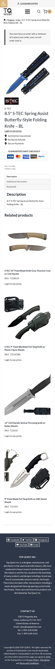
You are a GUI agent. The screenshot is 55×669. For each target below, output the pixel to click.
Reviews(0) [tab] (11, 187)
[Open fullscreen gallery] (48, 92)
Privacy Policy (33, 660)
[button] (3, 3)
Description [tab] (12, 176)
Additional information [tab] (17, 181)
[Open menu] (28, 11)
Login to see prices (13, 131)
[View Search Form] (39, 11)
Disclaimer (45, 660)
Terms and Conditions (29, 663)
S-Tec (8, 108)
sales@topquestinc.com (30, 626)
